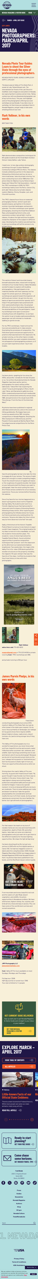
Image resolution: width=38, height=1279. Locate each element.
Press (19, 1190)
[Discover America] (19, 1250)
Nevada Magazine (19, 1200)
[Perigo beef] (19, 624)
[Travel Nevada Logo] (7, 5)
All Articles (10, 1066)
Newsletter (19, 1197)
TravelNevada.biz (19, 1217)
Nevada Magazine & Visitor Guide (13, 13)
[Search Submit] (34, 1223)
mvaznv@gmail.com (9, 652)
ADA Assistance (19, 1265)
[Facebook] (3, 1183)
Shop (19, 1207)
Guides (19, 1193)
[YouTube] (28, 1183)
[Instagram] (16, 1183)
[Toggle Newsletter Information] (36, 640)
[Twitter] (10, 1183)
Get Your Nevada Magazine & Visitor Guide (14, 1031)
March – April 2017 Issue (15, 20)
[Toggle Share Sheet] (36, 636)
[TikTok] (35, 1183)
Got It (33, 1274)
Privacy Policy (19, 1259)
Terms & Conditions (19, 1262)
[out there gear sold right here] (19, 888)
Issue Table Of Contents (14, 1060)
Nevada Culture (19, 1213)
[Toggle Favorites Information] (36, 644)
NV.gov (19, 1210)
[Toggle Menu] (34, 5)
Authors (19, 1203)
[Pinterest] (22, 1183)
